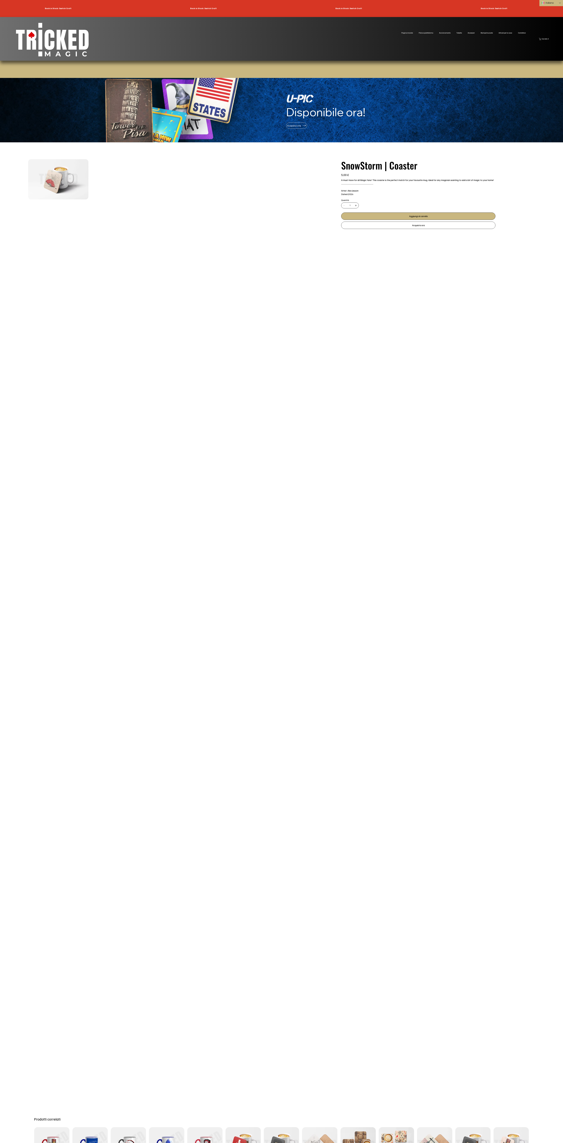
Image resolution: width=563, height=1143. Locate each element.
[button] (544, 39)
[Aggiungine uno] (356, 205)
